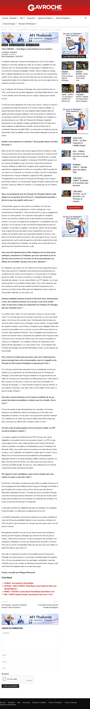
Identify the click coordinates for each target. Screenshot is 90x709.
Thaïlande (12, 18)
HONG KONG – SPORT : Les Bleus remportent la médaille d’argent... (79, 141)
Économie (30, 18)
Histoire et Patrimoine (27, 24)
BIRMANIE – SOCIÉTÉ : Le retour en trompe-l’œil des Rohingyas (67, 76)
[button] (85, 18)
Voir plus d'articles (74, 208)
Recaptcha (5, 674)
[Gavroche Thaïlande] (45, 7)
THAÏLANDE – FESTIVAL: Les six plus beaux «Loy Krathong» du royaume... (79, 196)
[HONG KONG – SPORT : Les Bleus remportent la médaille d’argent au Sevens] (66, 140)
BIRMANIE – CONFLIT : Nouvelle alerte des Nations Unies (80, 168)
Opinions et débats (45, 18)
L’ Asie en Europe (8, 24)
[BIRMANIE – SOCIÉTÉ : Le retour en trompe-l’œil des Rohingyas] (68, 65)
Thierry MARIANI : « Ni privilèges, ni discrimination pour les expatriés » (27, 49)
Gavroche (12, 54)
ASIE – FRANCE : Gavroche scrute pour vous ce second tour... (80, 155)
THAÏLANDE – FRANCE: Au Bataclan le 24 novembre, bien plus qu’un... (80, 182)
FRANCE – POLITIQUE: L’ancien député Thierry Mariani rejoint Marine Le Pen (29, 592)
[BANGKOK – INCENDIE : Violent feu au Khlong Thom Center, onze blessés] (82, 65)
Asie (21, 18)
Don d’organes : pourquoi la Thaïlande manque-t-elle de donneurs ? (14, 606)
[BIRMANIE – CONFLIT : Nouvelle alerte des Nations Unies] (66, 167)
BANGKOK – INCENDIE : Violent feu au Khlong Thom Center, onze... (82, 76)
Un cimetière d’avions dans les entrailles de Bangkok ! (48, 606)
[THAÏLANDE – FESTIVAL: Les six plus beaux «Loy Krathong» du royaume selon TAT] (66, 193)
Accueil (5, 18)
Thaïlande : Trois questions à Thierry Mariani (18, 583)
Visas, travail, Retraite (17, 45)
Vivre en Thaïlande (62, 18)
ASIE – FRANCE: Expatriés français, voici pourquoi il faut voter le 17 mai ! (28, 594)
